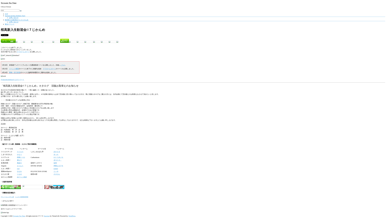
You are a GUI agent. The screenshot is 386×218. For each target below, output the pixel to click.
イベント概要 (14, 69)
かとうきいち (58, 157)
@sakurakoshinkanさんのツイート (12, 79)
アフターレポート (23, 52)
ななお (19, 171)
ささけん (57, 174)
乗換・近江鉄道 (14, 72)
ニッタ (56, 171)
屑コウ (19, 160)
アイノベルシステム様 (7, 197)
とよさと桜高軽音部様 (21, 197)
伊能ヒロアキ (58, 166)
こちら (63, 65)
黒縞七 (19, 163)
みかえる (57, 152)
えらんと (20, 166)
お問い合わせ (13, 18)
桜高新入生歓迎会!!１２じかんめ (16, 20)
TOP (6, 14)
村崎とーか (21, 157)
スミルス (20, 152)
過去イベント (9, 24)
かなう (19, 154)
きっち (56, 154)
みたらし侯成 (22, 177)
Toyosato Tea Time (8, 3)
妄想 (55, 163)
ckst (18, 169)
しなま (19, 174)
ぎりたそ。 (58, 160)
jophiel (56, 169)
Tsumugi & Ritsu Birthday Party (15, 16)
